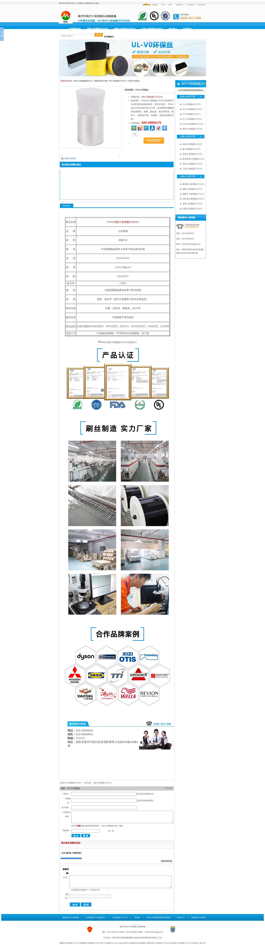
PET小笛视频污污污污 (192, 119)
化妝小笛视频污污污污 (192, 164)
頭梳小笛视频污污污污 (124, 28)
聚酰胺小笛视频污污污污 (70, 943)
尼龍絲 (137, 917)
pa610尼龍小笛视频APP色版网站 (132, 943)
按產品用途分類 (187, 136)
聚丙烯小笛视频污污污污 (90, 943)
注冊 (170, 5)
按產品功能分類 (187, 176)
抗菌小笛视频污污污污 (192, 208)
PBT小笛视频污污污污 (192, 109)
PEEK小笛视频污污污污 (192, 124)
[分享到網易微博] (158, 127)
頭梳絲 (195, 943)
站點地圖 (201, 5)
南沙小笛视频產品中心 (83, 81)
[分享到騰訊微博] (146, 127)
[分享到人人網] (152, 127)
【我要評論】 (76, 853)
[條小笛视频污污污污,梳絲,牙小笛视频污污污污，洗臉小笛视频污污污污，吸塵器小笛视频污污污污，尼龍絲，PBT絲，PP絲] (132, 76)
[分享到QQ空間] (133, 127)
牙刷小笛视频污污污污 (152, 28)
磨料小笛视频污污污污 (192, 129)
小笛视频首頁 (74, 28)
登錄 (163, 5)
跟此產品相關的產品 (71, 843)
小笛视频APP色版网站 (95, 917)
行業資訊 (187, 28)
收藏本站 (179, 5)
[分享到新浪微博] (140, 127)
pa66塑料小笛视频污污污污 (180, 943)
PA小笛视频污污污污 (117, 81)
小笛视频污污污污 (120, 917)
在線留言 (190, 5)
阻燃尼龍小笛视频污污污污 (157, 943)
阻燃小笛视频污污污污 (192, 189)
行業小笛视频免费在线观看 (158, 917)
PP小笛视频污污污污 (191, 114)
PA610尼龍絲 (133, 81)
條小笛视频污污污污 (191, 149)
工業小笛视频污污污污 (192, 169)
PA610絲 (87, 783)
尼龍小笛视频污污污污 (97, 28)
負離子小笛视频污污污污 (193, 194)
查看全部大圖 (69, 158)
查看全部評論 (166, 861)
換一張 (111, 831)
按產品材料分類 (100, 81)
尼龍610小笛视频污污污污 (70, 783)
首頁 (70, 81)
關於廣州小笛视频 (71, 917)
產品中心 (173, 28)
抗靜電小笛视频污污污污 (193, 199)
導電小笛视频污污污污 (192, 204)
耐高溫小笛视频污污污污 (193, 184)
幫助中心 (181, 917)
